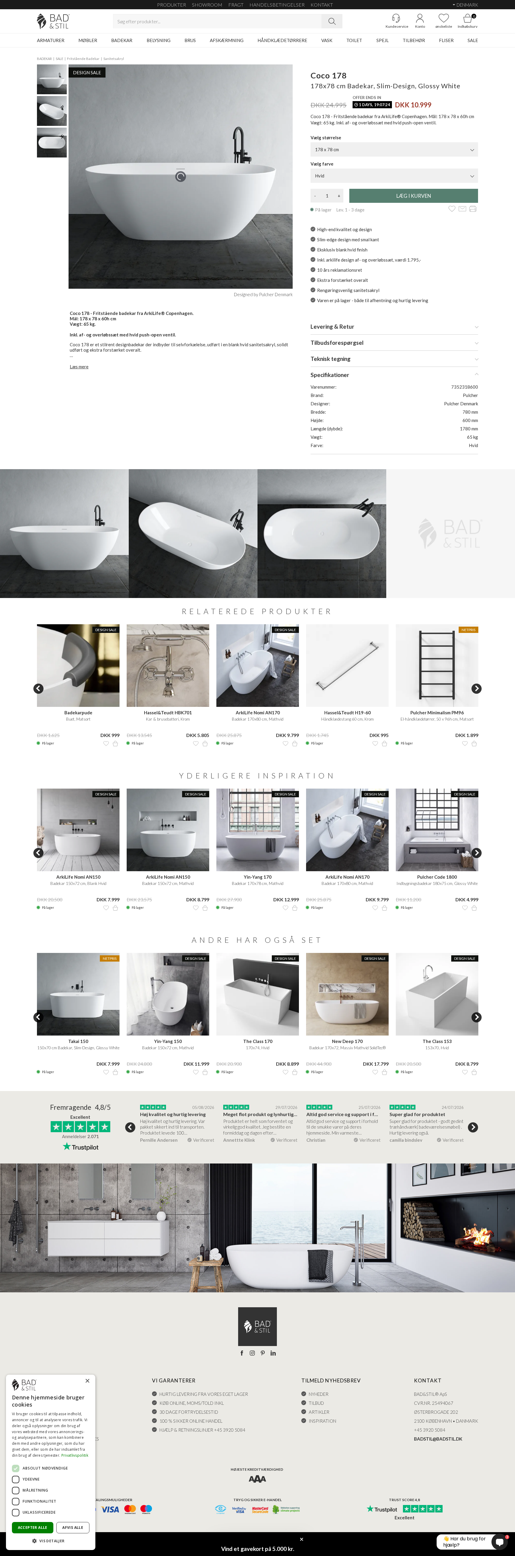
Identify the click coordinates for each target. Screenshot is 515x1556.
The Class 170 (257, 1041)
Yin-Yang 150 (168, 1041)
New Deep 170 (347, 1041)
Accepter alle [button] (32, 1527)
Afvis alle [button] (72, 1527)
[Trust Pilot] (382, 1509)
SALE (473, 40)
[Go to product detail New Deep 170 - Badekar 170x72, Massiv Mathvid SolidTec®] (347, 994)
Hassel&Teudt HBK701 (168, 712)
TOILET (354, 40)
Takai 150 (78, 1041)
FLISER (446, 40)
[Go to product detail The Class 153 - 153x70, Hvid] (437, 994)
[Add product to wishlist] (106, 743)
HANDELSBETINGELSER (277, 4)
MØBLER (87, 40)
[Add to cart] (115, 743)
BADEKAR (121, 40)
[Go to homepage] (53, 21)
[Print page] (473, 209)
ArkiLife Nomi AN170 (258, 712)
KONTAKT (322, 4)
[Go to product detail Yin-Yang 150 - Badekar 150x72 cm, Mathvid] (168, 994)
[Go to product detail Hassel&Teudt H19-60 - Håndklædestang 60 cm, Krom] (347, 665)
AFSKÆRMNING (226, 40)
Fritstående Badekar (83, 59)
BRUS (190, 40)
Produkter (171, 4)
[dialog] (50, 1462)
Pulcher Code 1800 (437, 877)
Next (476, 689)
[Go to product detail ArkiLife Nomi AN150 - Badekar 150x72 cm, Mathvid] (168, 830)
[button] (50, 1540)
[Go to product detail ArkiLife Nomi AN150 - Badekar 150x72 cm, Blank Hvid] (78, 830)
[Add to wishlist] (452, 209)
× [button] (87, 1381)
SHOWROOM (207, 4)
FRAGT (235, 4)
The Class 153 (437, 1041)
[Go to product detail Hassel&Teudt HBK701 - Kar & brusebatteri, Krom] (168, 665)
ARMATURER (50, 40)
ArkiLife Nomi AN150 (78, 877)
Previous (38, 689)
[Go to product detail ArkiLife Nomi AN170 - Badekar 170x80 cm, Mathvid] (257, 665)
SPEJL (382, 40)
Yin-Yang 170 (258, 877)
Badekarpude (78, 712)
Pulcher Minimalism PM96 (437, 712)
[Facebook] (241, 1353)
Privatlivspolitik (74, 1455)
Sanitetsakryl (113, 59)
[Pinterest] (262, 1353)
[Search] (332, 21)
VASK (326, 40)
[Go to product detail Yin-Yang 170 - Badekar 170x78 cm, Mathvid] (257, 830)
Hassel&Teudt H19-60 (347, 712)
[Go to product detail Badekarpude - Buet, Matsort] (78, 665)
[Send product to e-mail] (462, 209)
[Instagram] (252, 1353)
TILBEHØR (414, 40)
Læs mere (79, 366)
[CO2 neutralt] (286, 1510)
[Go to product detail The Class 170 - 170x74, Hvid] (257, 994)
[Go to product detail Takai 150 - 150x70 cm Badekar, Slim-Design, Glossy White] (78, 994)
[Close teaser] (302, 1539)
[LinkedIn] (273, 1353)
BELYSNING (158, 40)
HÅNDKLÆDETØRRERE (282, 40)
